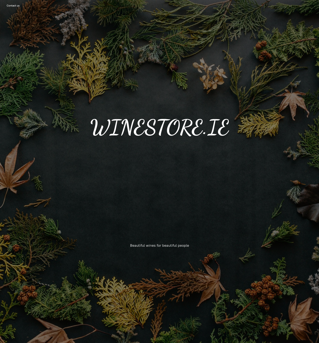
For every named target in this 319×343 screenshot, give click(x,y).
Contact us (13, 5)
